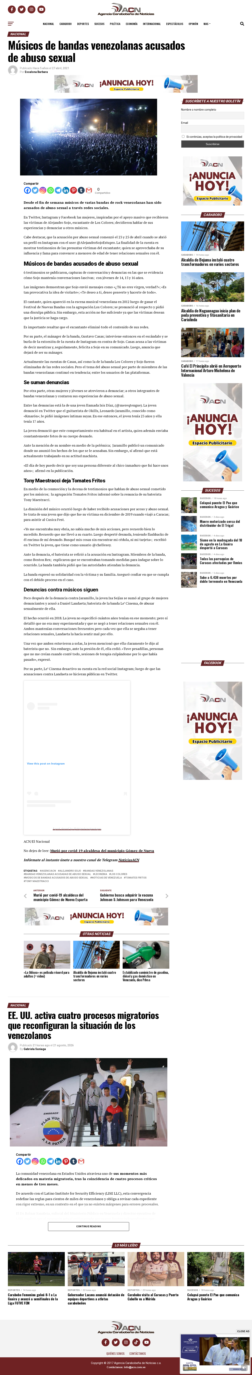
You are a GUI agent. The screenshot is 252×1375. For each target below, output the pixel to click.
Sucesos (99, 24)
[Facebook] (27, 190)
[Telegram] (58, 190)
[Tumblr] (81, 190)
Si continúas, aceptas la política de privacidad (214, 136)
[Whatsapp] (50, 190)
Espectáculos (174, 24)
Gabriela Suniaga (35, 1049)
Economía (131, 24)
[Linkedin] (65, 190)
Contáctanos (137, 1353)
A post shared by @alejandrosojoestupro (77, 828)
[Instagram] (42, 190)
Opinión (193, 24)
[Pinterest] (73, 190)
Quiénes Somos (115, 1353)
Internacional (152, 24)
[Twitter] (35, 190)
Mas (206, 24)
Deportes (83, 24)
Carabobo (65, 24)
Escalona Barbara (36, 71)
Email (184, 122)
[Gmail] (88, 190)
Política (115, 24)
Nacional (48, 24)
